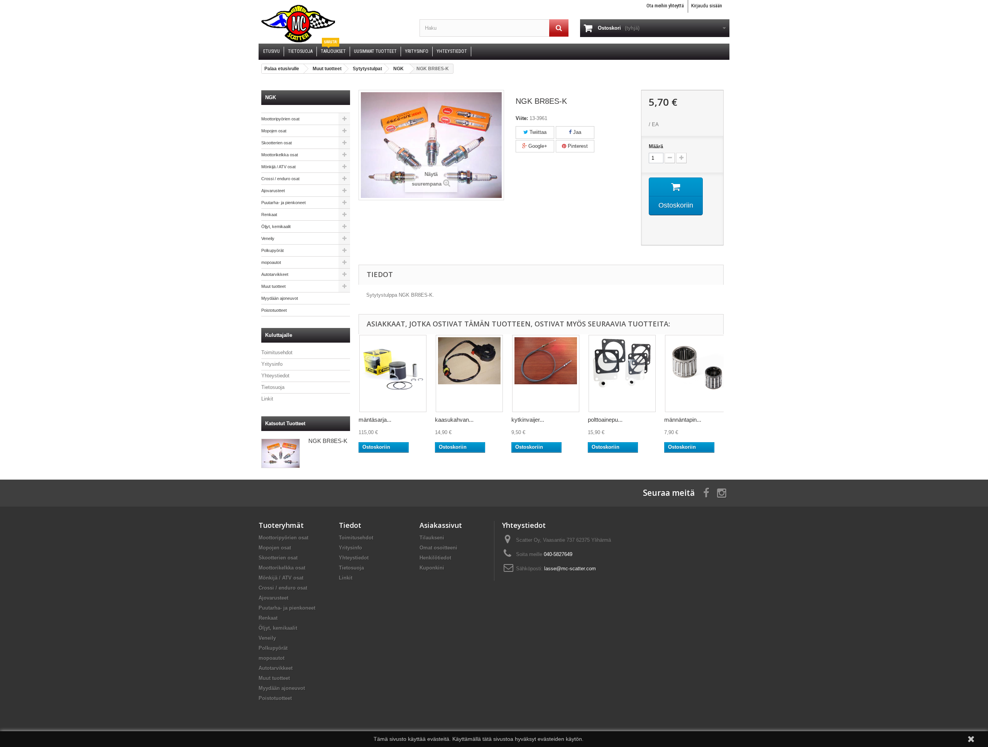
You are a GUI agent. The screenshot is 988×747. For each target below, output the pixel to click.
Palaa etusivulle (281, 68)
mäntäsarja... (375, 419)
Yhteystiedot (275, 376)
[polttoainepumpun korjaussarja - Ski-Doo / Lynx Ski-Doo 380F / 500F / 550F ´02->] (622, 373)
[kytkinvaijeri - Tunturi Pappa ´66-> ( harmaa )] (545, 373)
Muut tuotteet (273, 286)
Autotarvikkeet (274, 274)
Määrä (656, 146)
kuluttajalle (278, 335)
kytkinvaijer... (527, 419)
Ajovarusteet (273, 190)
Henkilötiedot (435, 558)
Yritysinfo (272, 364)
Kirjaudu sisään (706, 5)
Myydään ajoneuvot (279, 298)
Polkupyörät (272, 250)
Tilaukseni (432, 538)
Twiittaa (537, 132)
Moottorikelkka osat (279, 154)
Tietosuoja (272, 387)
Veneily (267, 238)
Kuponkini (432, 568)
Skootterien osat (276, 142)
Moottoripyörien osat (280, 119)
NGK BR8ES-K (327, 441)
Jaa (576, 132)
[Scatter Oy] (333, 23)
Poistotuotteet (274, 310)
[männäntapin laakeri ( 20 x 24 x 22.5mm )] (698, 373)
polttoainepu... (605, 419)
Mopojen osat (273, 130)
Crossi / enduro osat (280, 178)
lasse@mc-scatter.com (570, 568)
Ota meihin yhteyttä (665, 5)
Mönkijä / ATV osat (278, 166)
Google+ (537, 146)
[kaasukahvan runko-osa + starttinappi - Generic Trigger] (469, 373)
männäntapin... (682, 419)
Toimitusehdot (277, 352)
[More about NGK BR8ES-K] (280, 453)
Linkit (267, 399)
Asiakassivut (441, 525)
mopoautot (271, 262)
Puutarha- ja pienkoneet (283, 202)
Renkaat (269, 214)
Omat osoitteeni (438, 548)
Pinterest (577, 146)
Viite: (522, 118)
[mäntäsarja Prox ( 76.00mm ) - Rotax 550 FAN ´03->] (392, 373)
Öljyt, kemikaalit (276, 226)
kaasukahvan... (454, 419)
